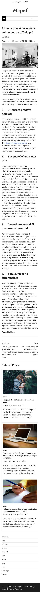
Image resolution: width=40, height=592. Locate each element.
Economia (5, 544)
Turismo (4, 574)
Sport (3, 567)
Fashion (4, 548)
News (12, 332)
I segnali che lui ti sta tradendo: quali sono (18, 401)
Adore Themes (15, 589)
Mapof (20, 10)
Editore (32, 41)
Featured (5, 552)
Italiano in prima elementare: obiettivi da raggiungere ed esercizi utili (20, 510)
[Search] (36, 18)
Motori (4, 559)
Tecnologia (5, 571)
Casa (3, 541)
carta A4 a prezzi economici (15, 143)
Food (3, 556)
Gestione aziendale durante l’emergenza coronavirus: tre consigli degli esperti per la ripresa (20, 455)
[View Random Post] (32, 18)
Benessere (5, 537)
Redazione (6, 514)
